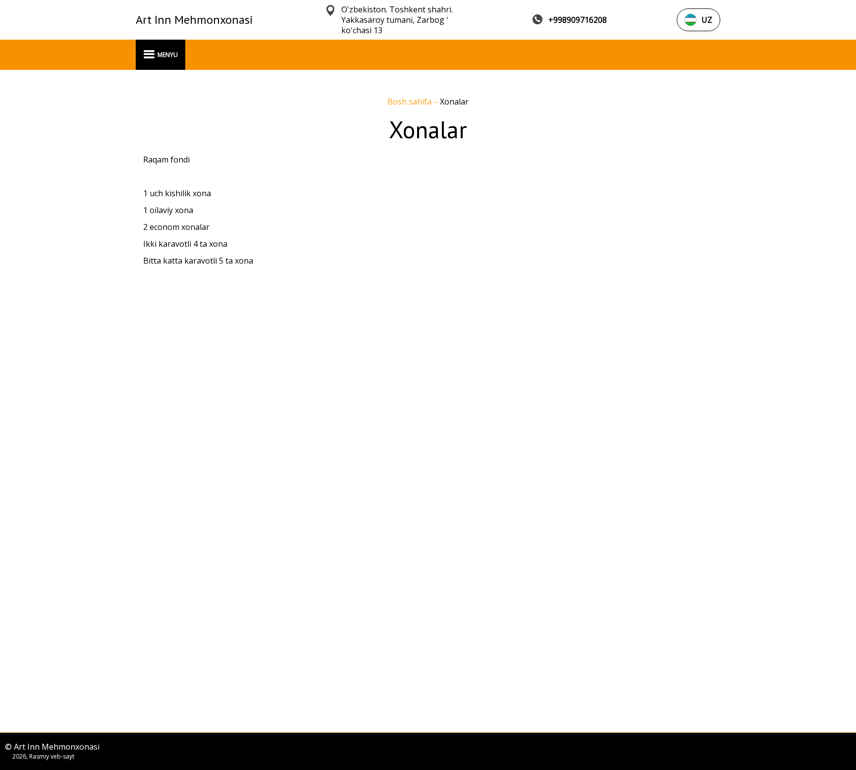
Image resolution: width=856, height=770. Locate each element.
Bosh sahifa (410, 101)
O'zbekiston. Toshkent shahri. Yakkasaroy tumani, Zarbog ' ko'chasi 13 (397, 20)
